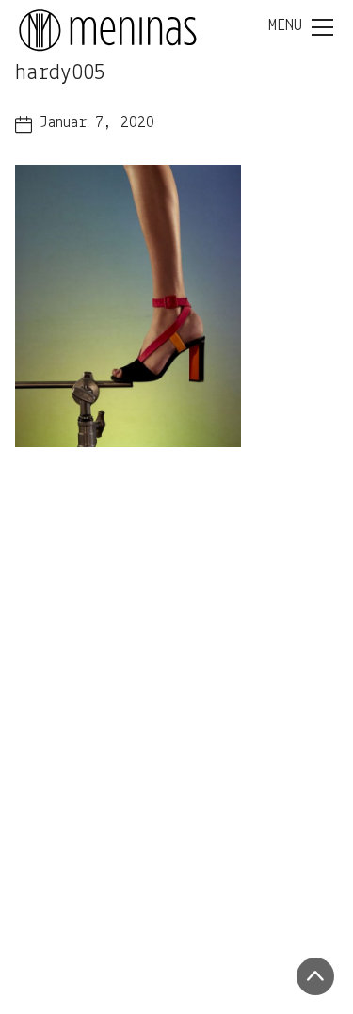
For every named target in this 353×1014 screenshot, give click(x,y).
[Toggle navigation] (301, 27)
